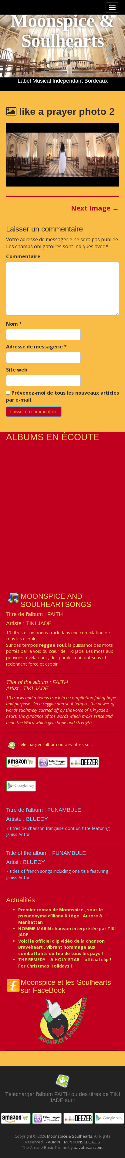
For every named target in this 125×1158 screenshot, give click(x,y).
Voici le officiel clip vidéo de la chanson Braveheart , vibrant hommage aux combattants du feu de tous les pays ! (61, 947)
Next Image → (95, 207)
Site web (16, 369)
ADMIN (54, 1142)
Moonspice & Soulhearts (62, 31)
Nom (14, 323)
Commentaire (23, 256)
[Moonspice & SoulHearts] (62, 1020)
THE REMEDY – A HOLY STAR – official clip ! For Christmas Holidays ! (64, 963)
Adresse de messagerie (36, 346)
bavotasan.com (88, 1147)
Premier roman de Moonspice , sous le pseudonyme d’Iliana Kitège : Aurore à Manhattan (60, 916)
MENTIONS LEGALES (82, 1142)
